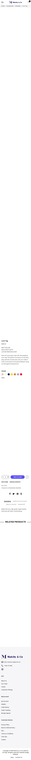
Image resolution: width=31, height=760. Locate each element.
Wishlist (3, 704)
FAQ (2, 731)
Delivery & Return (15, 482)
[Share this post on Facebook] (10, 494)
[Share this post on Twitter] (14, 494)
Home (3, 6)
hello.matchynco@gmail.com (12, 662)
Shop (12, 757)
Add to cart (18, 477)
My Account (5, 701)
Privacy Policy (5, 725)
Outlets (3, 739)
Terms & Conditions (7, 734)
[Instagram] (2, 669)
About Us (4, 681)
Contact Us (18, 757)
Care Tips (4, 736)
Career (3, 687)
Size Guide (4, 482)
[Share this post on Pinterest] (17, 494)
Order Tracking (5, 710)
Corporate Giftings (6, 690)
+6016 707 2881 (8, 666)
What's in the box (11, 504)
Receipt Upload (5, 713)
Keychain (17, 6)
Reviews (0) (21, 504)
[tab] (7, 501)
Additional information (20, 501)
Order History (5, 707)
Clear (3, 378)
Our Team (4, 684)
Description (7, 501)
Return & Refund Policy (8, 728)
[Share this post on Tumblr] (21, 494)
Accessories (10, 6)
